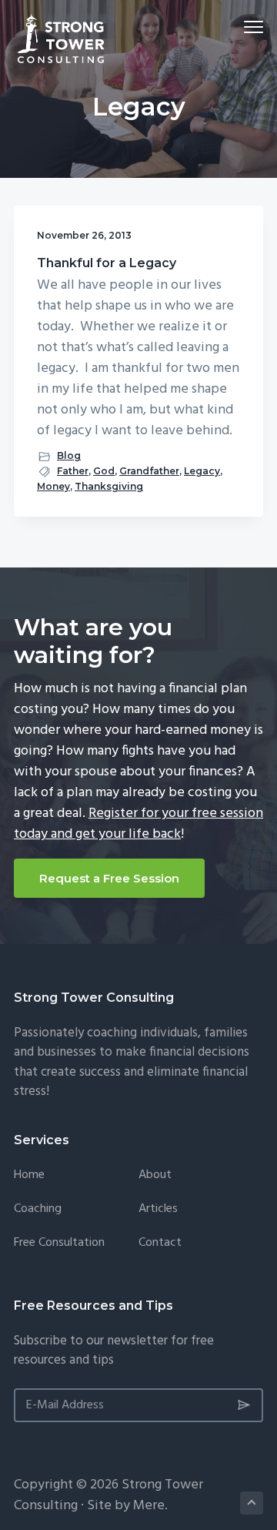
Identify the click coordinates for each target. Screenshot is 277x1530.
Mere (149, 1506)
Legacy (202, 471)
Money (53, 486)
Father (72, 471)
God (104, 471)
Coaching (38, 1209)
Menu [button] (235, 26)
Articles (158, 1209)
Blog (69, 455)
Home (29, 1175)
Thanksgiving (109, 486)
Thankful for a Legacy (106, 263)
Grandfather (149, 471)
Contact (160, 1243)
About (155, 1175)
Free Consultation (59, 1243)
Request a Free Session (109, 878)
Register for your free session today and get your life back (138, 823)
